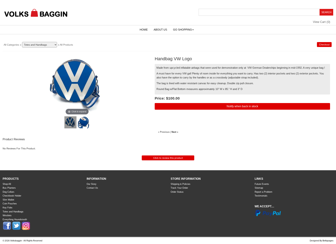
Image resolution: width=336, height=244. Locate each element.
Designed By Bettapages (321, 240)
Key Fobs (7, 207)
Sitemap (259, 188)
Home (144, 29)
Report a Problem (263, 192)
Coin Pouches (10, 203)
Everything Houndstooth (15, 219)
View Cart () (321, 22)
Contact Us (92, 188)
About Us (160, 29)
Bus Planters (9, 188)
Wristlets (7, 215)
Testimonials (261, 195)
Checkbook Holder (12, 195)
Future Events (262, 184)
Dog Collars (8, 192)
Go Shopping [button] (182, 29)
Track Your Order (179, 188)
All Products (66, 44)
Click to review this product (168, 157)
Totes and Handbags (13, 211)
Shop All (7, 184)
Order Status (177, 192)
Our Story (91, 184)
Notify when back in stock (242, 106)
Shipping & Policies (180, 184)
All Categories (11, 44)
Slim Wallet (8, 199)
